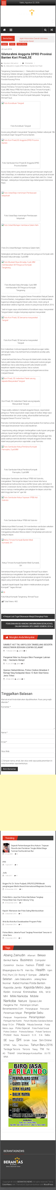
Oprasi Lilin (35, 1001)
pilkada (20, 1024)
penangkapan (31, 1009)
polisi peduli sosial (40, 1028)
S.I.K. (34, 1035)
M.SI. (48, 992)
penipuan (8, 1017)
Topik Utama (22, 44)
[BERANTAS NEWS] (4, 30)
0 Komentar (28, 63)
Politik (12, 44)
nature (22, 1001)
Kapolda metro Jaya (37, 987)
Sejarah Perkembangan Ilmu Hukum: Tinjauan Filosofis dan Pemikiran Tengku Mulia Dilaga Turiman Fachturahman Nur (30, 848)
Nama (4, 732)
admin (21, 651)
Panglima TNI (11, 1005)
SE (4, 66)
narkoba (10, 1001)
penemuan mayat (13, 1013)
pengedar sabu (33, 1012)
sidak (34, 1040)
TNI (42, 1049)
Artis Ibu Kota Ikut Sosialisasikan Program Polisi (22, 922)
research (25, 1035)
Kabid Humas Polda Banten (29, 983)
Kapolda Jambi (12, 987)
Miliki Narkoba (19, 996)
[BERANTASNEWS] (13, 1162)
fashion (30, 965)
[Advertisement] (28, 803)
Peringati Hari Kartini (13, 1021)
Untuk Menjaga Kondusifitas (29, 1053)
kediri (7, 991)
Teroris (26, 1049)
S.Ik (40, 1035)
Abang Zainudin (14, 955)
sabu (47, 1035)
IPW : (5, 862)
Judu (5, 873)
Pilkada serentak (34, 1024)
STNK (7, 1045)
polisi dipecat (22, 1028)
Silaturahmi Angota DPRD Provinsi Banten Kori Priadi (24, 66)
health (40, 970)
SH (18, 1040)
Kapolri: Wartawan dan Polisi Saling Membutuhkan (23, 911)
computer (40, 960)
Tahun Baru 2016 (41, 1045)
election (20, 965)
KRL (41, 992)
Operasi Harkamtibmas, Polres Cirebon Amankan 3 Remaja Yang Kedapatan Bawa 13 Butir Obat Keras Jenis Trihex (26, 673)
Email (4, 742)
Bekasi (42, 955)
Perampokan (37, 1017)
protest (7, 1035)
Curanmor (9, 965)
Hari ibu (29, 970)
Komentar (6, 707)
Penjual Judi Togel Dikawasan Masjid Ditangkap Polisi (26, 616)
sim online (45, 1040)
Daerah (4, 44)
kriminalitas (30, 991)
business (26, 960)
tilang (35, 1049)
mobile (34, 996)
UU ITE (47, 1053)
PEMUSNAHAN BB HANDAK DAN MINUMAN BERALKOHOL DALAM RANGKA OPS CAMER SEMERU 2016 (29, 625)
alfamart (31, 955)
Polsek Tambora (43, 1031)
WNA (6, 1057)
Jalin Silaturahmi (23, 979)
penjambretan (20, 1017)
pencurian (44, 1009)
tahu (14, 1045)
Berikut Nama (11, 960)
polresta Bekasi (26, 1031)
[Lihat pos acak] (52, 29)
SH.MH (27, 1040)
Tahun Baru (23, 1045)
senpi (11, 1040)
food (40, 965)
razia (16, 1035)
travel (11, 1053)
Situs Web (5, 751)
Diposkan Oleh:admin (11, 63)
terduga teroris (12, 1049)
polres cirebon (10, 1031)
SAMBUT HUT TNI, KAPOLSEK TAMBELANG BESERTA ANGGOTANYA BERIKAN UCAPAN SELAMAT (27, 646)
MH (6, 996)
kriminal (16, 992)
